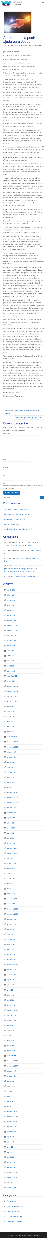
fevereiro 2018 (12, 1056)
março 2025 (11, 671)
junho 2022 (11, 828)
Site (4, 475)
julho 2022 (10, 823)
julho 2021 (10, 873)
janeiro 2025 (11, 681)
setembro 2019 (12, 975)
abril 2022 (10, 838)
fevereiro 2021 (12, 899)
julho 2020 (10, 934)
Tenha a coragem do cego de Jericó (16, 509)
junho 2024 (11, 716)
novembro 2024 (12, 691)
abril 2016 (10, 1157)
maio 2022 (10, 833)
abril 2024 (10, 726)
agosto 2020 (11, 929)
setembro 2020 (12, 924)
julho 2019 (10, 985)
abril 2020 (10, 949)
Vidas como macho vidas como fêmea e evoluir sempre (22, 412)
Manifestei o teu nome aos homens (16, 514)
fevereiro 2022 (12, 848)
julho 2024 (10, 711)
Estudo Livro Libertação (15, 1206)
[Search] (42, 497)
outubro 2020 (11, 919)
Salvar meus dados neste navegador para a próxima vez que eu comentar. (23, 486)
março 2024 (11, 732)
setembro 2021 (12, 863)
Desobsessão (10, 396)
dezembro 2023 (12, 742)
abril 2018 (10, 1046)
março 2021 (11, 894)
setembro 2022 (12, 813)
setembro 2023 (12, 757)
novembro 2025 (12, 630)
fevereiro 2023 (12, 792)
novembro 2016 (12, 1121)
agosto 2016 (11, 1137)
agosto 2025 (11, 645)
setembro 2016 (12, 1132)
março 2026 (11, 615)
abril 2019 (10, 1000)
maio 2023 (10, 777)
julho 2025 (10, 651)
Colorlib (20, 1235)
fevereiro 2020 (12, 959)
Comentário (7, 433)
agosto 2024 (11, 706)
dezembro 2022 (12, 797)
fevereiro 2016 (12, 1167)
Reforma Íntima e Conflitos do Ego (26, 576)
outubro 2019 (11, 970)
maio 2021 (10, 883)
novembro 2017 (12, 1066)
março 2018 (11, 1050)
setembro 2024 (12, 701)
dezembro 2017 (12, 1061)
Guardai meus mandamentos (14, 519)
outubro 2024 (11, 696)
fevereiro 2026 (12, 620)
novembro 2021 (12, 853)
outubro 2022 (11, 807)
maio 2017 (10, 1096)
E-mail (6, 467)
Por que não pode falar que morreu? (28, 417)
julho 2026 (10, 595)
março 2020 (11, 954)
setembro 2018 (12, 1020)
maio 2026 (10, 605)
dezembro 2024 (12, 686)
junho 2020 (11, 939)
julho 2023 (10, 767)
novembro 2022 (12, 802)
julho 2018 (10, 1030)
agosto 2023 (11, 762)
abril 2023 (10, 782)
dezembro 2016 (12, 1116)
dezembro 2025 (12, 625)
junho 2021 (11, 878)
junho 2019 (11, 990)
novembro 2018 (12, 1010)
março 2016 (11, 1162)
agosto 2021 (11, 868)
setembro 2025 (12, 640)
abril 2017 (10, 1101)
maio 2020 (10, 944)
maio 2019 (10, 995)
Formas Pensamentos (14, 1216)
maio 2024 (10, 721)
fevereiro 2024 (12, 737)
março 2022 (11, 843)
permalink (20, 396)
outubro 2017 (11, 1071)
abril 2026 (10, 610)
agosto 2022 (11, 818)
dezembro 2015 (12, 1172)
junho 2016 (11, 1147)
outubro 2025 (11, 635)
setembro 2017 (12, 1076)
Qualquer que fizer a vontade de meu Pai (18, 529)
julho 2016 (10, 1142)
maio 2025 (10, 661)
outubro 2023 (11, 752)
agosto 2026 (11, 590)
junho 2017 (11, 1091)
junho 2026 (11, 600)
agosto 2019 (11, 980)
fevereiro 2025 (12, 676)
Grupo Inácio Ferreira (14, 1221)
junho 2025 (11, 656)
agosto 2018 (11, 1025)
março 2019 (11, 1005)
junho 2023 (11, 772)
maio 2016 (10, 1152)
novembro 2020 (12, 914)
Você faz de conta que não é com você (17, 545)
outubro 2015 (11, 1182)
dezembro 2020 (12, 909)
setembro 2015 (12, 1187)
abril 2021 (10, 889)
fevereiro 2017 (12, 1111)
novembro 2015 (12, 1177)
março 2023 (11, 787)
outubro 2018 (11, 1015)
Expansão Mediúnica (14, 1211)
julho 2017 (10, 1086)
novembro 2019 (12, 964)
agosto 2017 (11, 1081)
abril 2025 (10, 666)
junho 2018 (11, 1035)
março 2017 (11, 1106)
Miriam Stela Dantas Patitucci (32, 46)
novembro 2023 (12, 747)
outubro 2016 (11, 1126)
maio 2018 (10, 1040)
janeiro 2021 (11, 904)
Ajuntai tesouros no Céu (12, 524)
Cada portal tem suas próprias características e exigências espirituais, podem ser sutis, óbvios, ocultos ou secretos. (23, 568)
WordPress (37, 1235)
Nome (5, 460)
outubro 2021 (11, 858)
